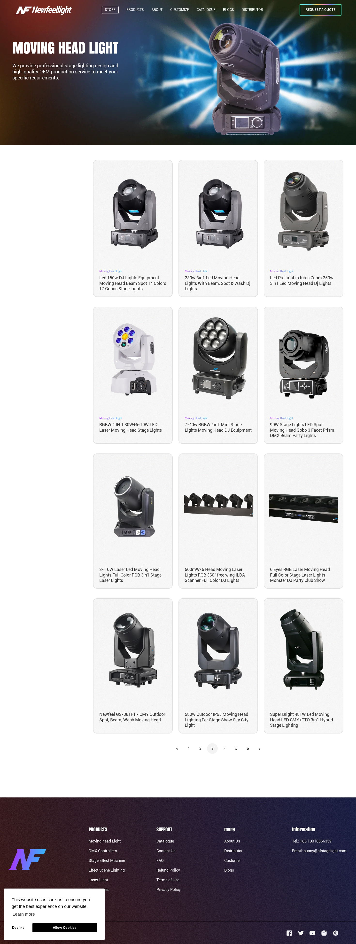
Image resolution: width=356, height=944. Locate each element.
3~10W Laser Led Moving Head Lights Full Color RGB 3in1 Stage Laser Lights (130, 575)
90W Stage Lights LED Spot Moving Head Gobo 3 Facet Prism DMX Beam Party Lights (302, 430)
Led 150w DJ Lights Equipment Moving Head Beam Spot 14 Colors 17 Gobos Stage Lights (132, 283)
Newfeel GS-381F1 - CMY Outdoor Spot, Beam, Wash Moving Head (132, 717)
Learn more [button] (24, 914)
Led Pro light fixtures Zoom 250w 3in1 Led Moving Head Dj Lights (301, 280)
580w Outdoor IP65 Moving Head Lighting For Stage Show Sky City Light (216, 720)
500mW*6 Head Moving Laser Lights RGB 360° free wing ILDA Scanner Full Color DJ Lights (215, 575)
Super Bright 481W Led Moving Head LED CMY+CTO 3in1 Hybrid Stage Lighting (301, 720)
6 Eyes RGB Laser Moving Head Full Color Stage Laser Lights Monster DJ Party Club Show (300, 575)
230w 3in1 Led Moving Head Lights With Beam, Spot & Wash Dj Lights (217, 283)
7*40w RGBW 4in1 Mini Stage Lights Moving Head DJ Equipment (218, 427)
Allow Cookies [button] (65, 927)
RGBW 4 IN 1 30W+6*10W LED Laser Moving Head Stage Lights (130, 427)
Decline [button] (18, 927)
